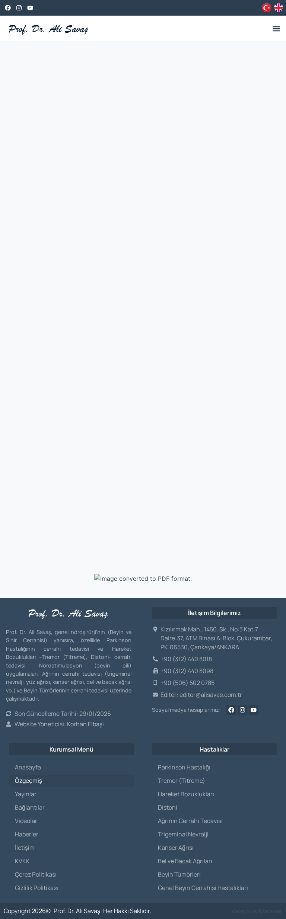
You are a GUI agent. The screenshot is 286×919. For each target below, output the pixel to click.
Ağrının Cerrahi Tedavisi (190, 821)
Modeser (270, 911)
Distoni (167, 807)
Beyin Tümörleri (179, 874)
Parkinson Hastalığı (184, 767)
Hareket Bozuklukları (186, 794)
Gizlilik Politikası (36, 888)
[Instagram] (19, 8)
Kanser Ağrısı (176, 847)
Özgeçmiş (28, 780)
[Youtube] (30, 8)
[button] (276, 28)
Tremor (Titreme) (181, 780)
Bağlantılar (30, 807)
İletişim (25, 847)
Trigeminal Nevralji (183, 834)
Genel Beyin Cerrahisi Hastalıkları (203, 888)
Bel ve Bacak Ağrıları (185, 861)
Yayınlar (25, 794)
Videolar (26, 821)
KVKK (22, 861)
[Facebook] (8, 8)
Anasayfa (28, 767)
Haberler (26, 834)
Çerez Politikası (36, 874)
